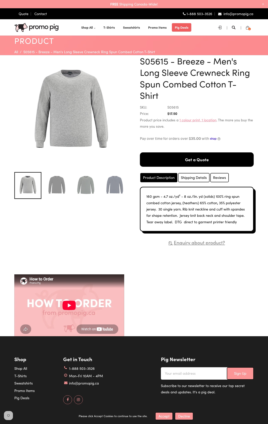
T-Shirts (20, 376)
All (16, 51)
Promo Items (24, 390)
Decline (184, 416)
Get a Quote (197, 159)
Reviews (219, 177)
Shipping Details (194, 177)
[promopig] (36, 27)
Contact (40, 13)
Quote (23, 13)
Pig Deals (21, 398)
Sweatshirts (23, 383)
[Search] (235, 27)
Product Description (159, 177)
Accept (164, 416)
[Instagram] (78, 399)
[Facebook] (68, 399)
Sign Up (240, 373)
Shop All (20, 368)
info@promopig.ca (84, 383)
